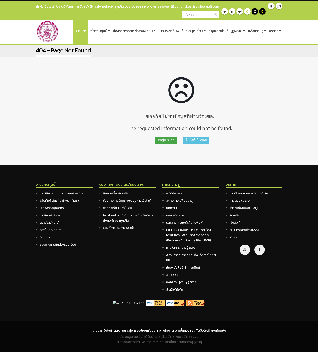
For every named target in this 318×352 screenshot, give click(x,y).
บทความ (171, 208)
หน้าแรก (80, 30)
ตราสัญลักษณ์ (49, 222)
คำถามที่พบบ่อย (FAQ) (244, 208)
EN (279, 6)
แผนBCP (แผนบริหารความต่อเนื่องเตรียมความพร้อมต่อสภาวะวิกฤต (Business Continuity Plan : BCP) (188, 235)
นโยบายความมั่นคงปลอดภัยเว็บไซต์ (186, 330)
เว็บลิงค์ (235, 222)
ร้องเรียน (236, 215)
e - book (172, 274)
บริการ (273, 30)
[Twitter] (245, 250)
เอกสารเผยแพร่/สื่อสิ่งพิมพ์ (184, 222)
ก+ (240, 11)
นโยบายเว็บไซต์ (102, 330)
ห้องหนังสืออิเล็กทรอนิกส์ (183, 267)
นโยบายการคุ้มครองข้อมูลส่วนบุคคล (138, 330)
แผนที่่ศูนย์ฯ (218, 330)
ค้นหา (233, 237)
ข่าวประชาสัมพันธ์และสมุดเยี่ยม (180, 30)
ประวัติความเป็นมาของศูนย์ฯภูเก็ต (61, 193)
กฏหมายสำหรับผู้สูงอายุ (225, 30)
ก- (224, 11)
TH (271, 6)
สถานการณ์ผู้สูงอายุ (179, 200)
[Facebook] (259, 250)
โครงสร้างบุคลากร (52, 208)
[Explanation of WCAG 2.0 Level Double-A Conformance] (155, 303)
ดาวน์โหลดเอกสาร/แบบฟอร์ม (249, 193)
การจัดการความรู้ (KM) (180, 247)
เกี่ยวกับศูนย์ (98, 30)
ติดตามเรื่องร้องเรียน (117, 193)
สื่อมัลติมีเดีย (174, 289)
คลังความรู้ (255, 30)
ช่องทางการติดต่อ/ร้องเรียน (133, 30)
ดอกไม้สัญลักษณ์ (51, 230)
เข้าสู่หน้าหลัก (166, 140)
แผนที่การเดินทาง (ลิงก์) (118, 227)
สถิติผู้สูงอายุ (174, 193)
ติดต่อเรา (45, 237)
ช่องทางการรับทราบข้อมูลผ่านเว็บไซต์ (127, 200)
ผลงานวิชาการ (175, 215)
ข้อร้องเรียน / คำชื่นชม (117, 208)
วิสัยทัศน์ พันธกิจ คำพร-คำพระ (59, 200)
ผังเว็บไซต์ (46, 6)
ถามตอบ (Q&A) (240, 200)
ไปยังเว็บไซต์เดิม (196, 140)
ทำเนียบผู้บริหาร (50, 215)
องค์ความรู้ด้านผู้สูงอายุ (181, 282)
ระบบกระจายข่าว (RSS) (244, 230)
